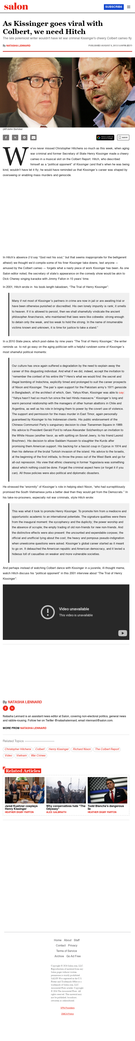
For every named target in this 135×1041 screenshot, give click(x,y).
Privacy (72, 945)
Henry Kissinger (59, 749)
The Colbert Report (107, 749)
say (121, 392)
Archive (59, 956)
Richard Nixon (82, 749)
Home (58, 940)
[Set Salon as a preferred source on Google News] (105, 137)
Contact (61, 945)
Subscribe (113, 7)
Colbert (39, 749)
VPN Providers (67, 1008)
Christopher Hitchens (18, 749)
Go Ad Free (73, 956)
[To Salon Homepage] (16, 6)
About (67, 940)
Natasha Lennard (18, 46)
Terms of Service (66, 951)
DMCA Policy (67, 1014)
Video (8, 755)
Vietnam (21, 755)
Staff (76, 940)
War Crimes (38, 755)
